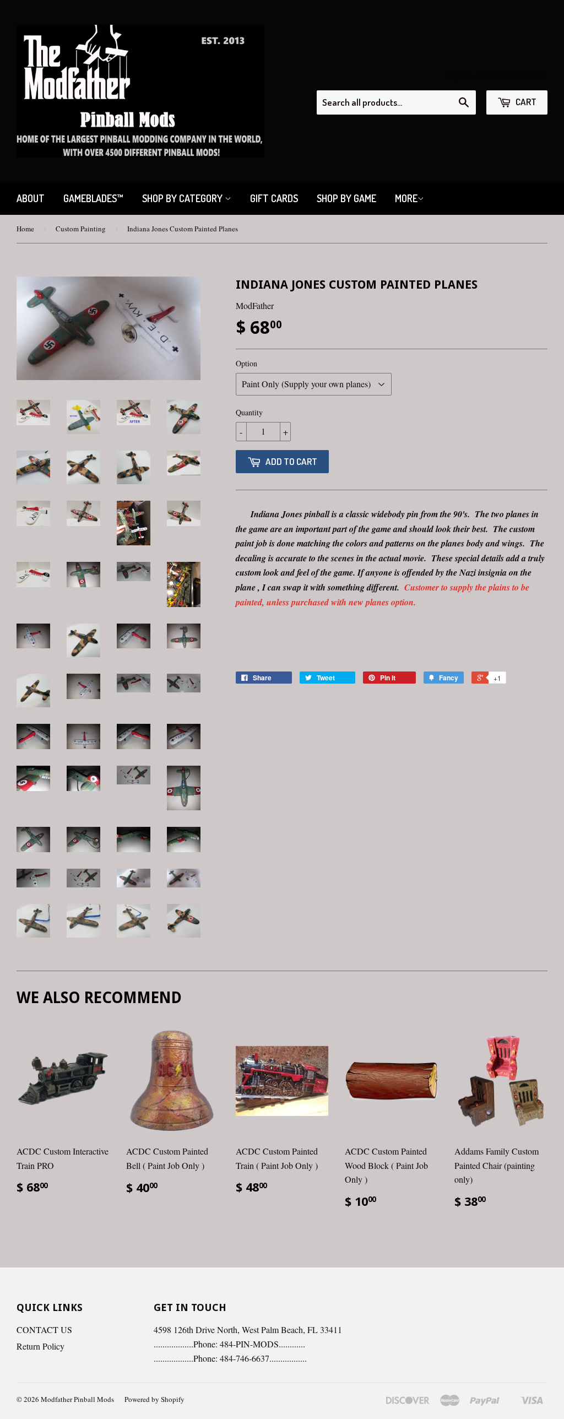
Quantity (249, 412)
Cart (525, 101)
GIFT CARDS (274, 198)
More (406, 198)
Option (246, 363)
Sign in (459, 75)
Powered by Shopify (154, 1399)
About (31, 198)
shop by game (346, 198)
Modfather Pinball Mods (77, 1399)
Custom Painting (81, 229)
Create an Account (516, 75)
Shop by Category (183, 198)
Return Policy (40, 1346)
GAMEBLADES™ (93, 198)
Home (25, 229)
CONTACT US (44, 1329)
